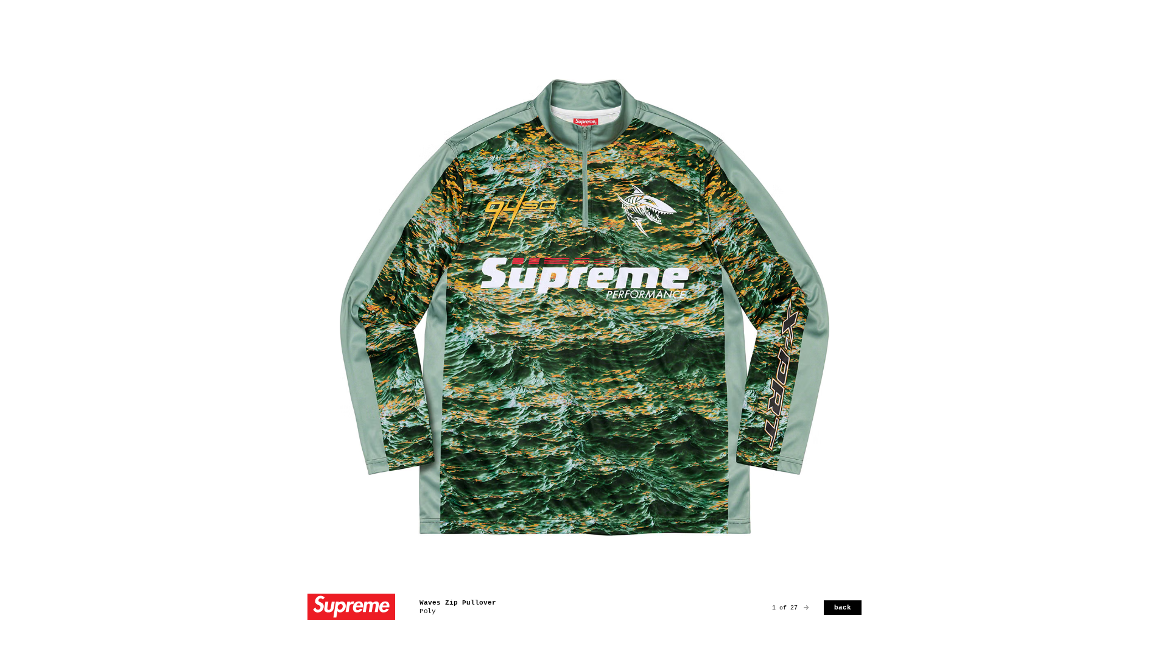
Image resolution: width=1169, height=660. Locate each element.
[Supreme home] (351, 608)
